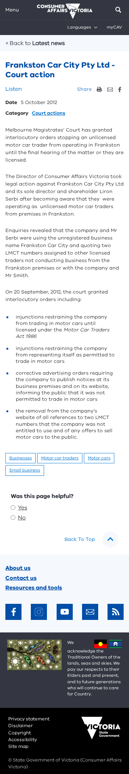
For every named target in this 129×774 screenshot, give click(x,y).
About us (17, 568)
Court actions (48, 113)
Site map (18, 746)
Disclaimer (20, 726)
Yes (22, 508)
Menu (12, 9)
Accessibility (22, 739)
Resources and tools (33, 588)
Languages (79, 27)
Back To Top (79, 539)
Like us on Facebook (13, 612)
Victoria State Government (94, 733)
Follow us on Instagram (39, 612)
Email (109, 89)
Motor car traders (59, 458)
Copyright (19, 733)
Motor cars (99, 458)
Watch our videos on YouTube (65, 612)
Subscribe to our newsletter (90, 612)
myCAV (114, 27)
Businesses (20, 458)
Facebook (119, 89)
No (22, 518)
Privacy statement (28, 719)
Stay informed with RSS (116, 612)
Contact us (21, 578)
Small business (24, 470)
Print (99, 89)
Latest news (35, 43)
